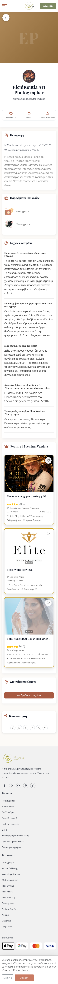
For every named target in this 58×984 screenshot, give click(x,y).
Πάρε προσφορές (10, 818)
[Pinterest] (25, 785)
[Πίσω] (6, 17)
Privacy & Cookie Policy (15, 970)
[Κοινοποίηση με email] (45, 727)
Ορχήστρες (7, 926)
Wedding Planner (15, 580)
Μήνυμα (29, 117)
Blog (4, 829)
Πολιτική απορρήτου (11, 847)
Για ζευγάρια (8, 812)
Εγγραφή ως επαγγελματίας (15, 835)
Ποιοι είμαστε (8, 800)
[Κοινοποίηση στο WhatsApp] (19, 727)
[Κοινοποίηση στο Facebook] (32, 727)
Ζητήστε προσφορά (47, 117)
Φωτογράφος (8, 862)
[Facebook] (4, 785)
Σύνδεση (48, 5)
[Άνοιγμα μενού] (4, 5)
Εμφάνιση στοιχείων (31, 695)
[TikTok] (32, 785)
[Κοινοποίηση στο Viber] (25, 727)
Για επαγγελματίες (10, 824)
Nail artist (7, 891)
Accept (24, 977)
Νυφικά (5, 915)
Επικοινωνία (8, 806)
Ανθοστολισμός (9, 909)
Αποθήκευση (11, 117)
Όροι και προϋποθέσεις (13, 841)
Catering (6, 920)
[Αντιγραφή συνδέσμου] (12, 727)
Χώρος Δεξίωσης (10, 868)
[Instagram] (11, 785)
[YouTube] (18, 785)
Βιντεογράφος (8, 903)
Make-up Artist (14, 654)
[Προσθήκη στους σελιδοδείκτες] (48, 460)
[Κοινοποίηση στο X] (38, 727)
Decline (7, 977)
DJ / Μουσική (13, 511)
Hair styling (28, 654)
